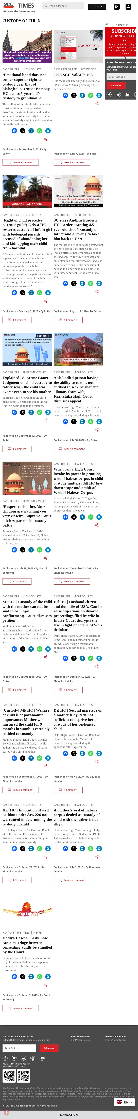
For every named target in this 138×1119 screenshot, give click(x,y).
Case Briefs (11, 69)
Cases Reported (65, 69)
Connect (97, 6)
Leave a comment (23, 162)
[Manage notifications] (6, 1112)
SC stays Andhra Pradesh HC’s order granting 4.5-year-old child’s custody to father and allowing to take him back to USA (76, 229)
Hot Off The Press (16, 932)
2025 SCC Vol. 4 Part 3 (73, 75)
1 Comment (19, 320)
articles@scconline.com (116, 1040)
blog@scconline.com (81, 1040)
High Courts (32, 69)
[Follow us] (109, 94)
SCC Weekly (89, 69)
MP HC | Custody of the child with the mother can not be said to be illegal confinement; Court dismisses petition (27, 611)
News (37, 932)
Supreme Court (85, 214)
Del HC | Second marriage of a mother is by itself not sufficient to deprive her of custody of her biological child (78, 719)
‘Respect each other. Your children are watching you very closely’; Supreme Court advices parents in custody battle (27, 516)
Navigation (69, 1115)
